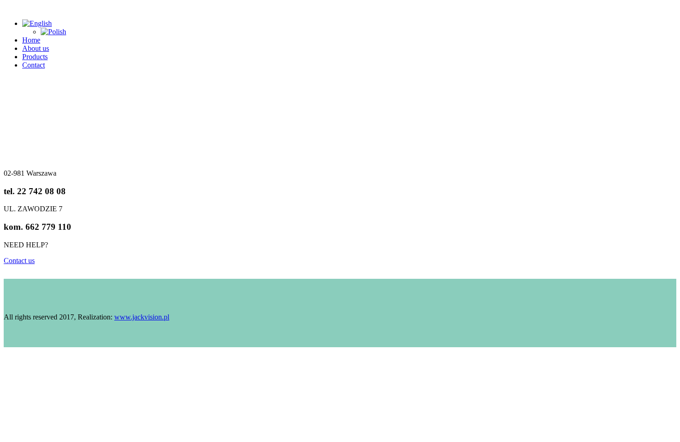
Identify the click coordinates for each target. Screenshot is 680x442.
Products (35, 57)
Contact (33, 65)
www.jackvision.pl (141, 317)
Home (31, 40)
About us (35, 48)
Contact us (19, 260)
